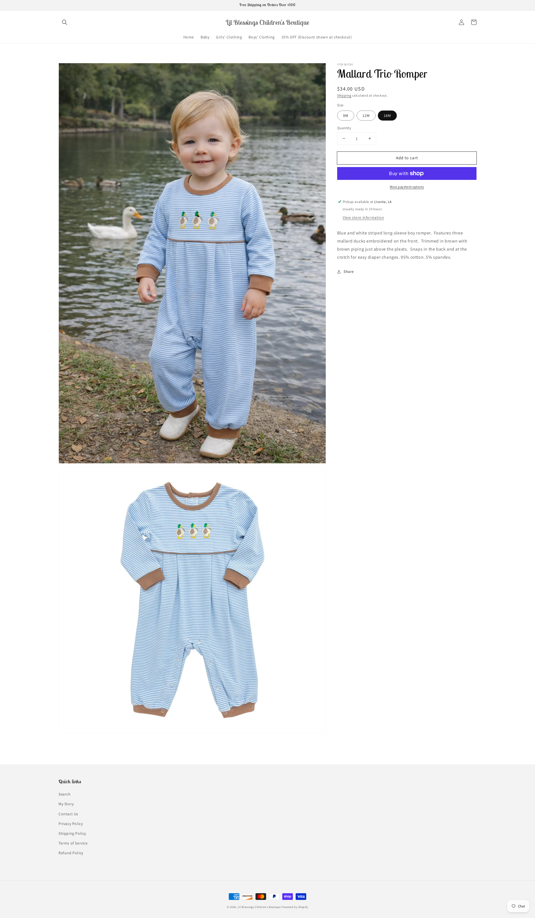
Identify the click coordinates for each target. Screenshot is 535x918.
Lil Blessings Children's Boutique (259, 907)
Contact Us (68, 813)
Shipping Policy (72, 833)
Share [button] (349, 271)
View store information (363, 217)
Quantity (344, 127)
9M (345, 115)
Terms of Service (73, 843)
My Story (66, 803)
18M (387, 115)
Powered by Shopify (294, 907)
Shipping (344, 95)
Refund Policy (71, 852)
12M (366, 115)
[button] (65, 22)
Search (65, 794)
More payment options (407, 187)
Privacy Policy (71, 823)
